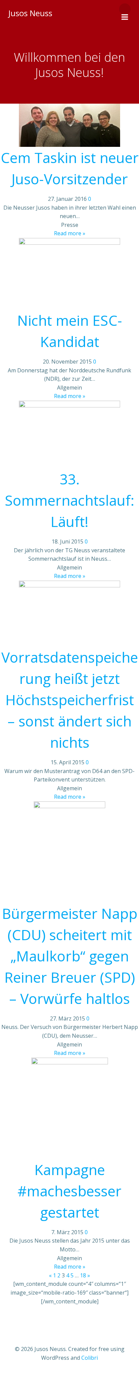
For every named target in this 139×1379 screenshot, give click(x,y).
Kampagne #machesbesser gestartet (69, 1191)
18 (83, 1275)
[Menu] (125, 9)
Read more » (69, 233)
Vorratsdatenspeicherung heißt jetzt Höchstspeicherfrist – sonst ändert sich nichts (69, 699)
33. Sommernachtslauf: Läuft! (69, 500)
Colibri (89, 1357)
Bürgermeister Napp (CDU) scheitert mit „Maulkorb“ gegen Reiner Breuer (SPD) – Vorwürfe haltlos (69, 956)
